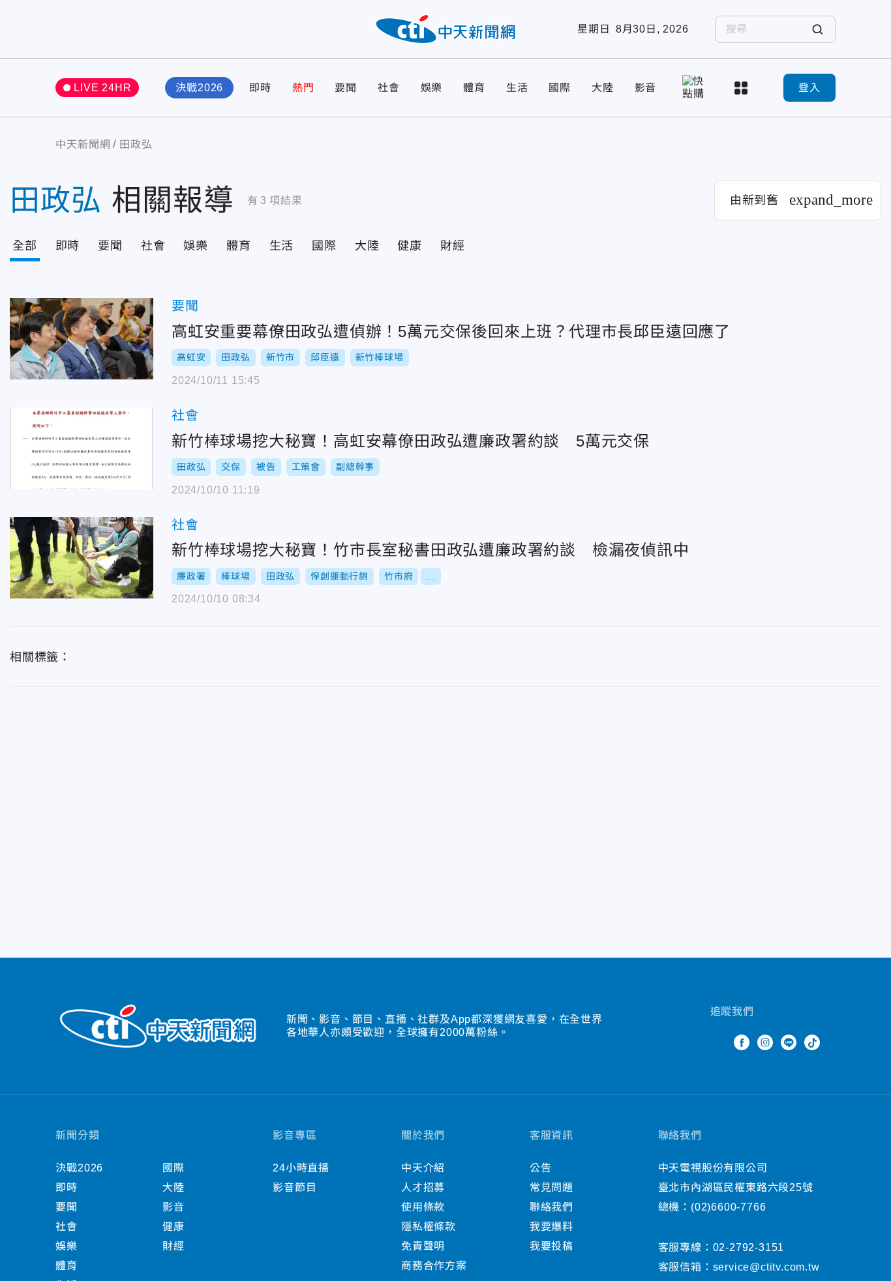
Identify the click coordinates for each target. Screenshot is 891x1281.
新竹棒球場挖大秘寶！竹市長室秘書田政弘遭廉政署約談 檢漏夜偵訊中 (81, 557)
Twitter (718, 1042)
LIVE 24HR (102, 87)
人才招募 (423, 1187)
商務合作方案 (434, 1265)
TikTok (812, 1042)
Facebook (741, 1042)
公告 (541, 1167)
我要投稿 (551, 1246)
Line (788, 1042)
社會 (389, 87)
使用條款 (423, 1207)
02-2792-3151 (749, 1247)
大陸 (603, 87)
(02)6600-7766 (728, 1207)
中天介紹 (423, 1167)
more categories (742, 88)
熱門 (303, 87)
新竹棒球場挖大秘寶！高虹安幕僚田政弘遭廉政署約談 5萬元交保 (81, 448)
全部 (24, 245)
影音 (646, 87)
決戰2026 (199, 87)
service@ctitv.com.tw (766, 1267)
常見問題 (551, 1187)
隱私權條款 (428, 1226)
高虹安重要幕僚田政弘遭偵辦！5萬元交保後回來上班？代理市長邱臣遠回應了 (81, 338)
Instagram (765, 1042)
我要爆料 (551, 1226)
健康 (409, 245)
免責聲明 (423, 1246)
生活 (517, 87)
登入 (809, 87)
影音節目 (294, 1187)
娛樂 (432, 87)
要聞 (346, 87)
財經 (452, 245)
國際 (560, 87)
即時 (260, 87)
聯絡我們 (551, 1207)
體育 (474, 87)
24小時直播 (301, 1167)
